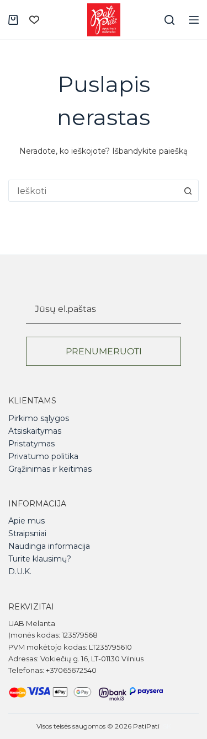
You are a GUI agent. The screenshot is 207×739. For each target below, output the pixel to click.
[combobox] (93, 191)
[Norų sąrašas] (34, 20)
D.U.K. (19, 571)
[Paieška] (169, 20)
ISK (166, 726)
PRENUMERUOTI (104, 351)
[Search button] (187, 190)
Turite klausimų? (39, 559)
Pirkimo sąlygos (38, 418)
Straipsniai (27, 533)
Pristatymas (31, 444)
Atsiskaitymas (34, 431)
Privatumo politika (43, 456)
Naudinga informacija (49, 546)
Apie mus (26, 521)
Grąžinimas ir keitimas (50, 469)
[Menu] (194, 20)
